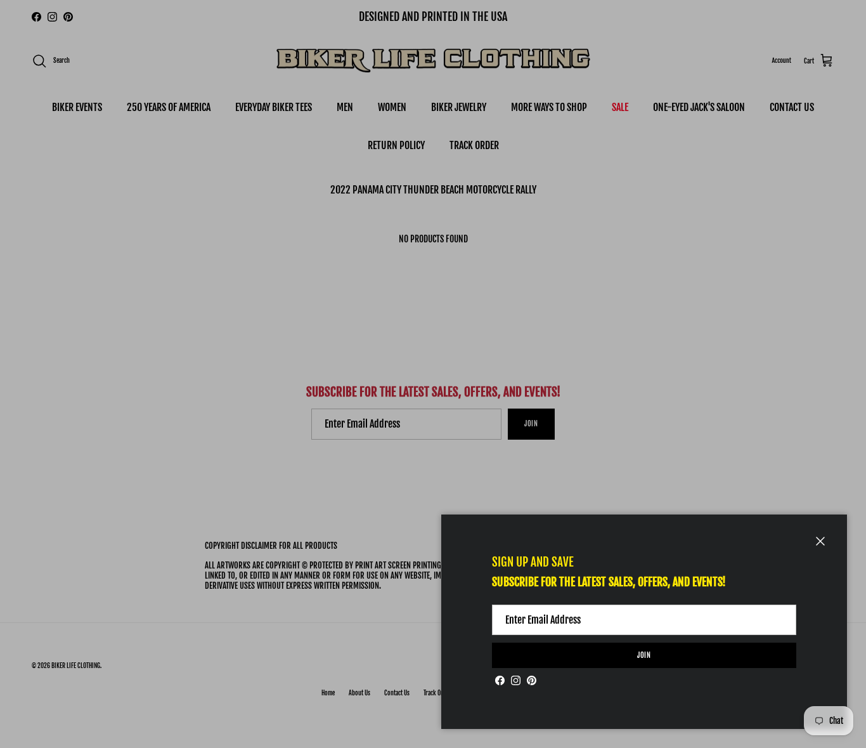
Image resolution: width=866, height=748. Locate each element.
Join (644, 655)
